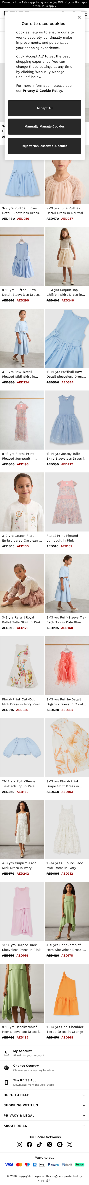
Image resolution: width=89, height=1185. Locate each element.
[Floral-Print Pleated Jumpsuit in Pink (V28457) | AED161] (67, 501)
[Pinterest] (49, 1144)
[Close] (79, 17)
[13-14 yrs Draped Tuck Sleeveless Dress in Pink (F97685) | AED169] (22, 911)
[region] (45, 85)
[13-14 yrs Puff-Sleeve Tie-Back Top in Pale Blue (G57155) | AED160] (22, 747)
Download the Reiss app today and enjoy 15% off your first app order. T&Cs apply (44, 4)
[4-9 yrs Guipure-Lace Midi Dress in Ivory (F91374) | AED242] (22, 829)
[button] (44, 1095)
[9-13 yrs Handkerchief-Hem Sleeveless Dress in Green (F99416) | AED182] (22, 993)
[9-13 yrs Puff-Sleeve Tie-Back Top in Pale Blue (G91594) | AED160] (67, 583)
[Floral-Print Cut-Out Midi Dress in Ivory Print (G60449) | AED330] (22, 665)
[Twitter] (70, 1144)
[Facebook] (29, 1144)
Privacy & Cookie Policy (42, 91)
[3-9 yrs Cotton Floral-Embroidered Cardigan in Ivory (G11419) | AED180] (22, 501)
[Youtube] (60, 1144)
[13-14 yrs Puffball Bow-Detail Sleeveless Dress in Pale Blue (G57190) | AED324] (67, 338)
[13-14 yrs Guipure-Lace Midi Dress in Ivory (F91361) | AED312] (67, 829)
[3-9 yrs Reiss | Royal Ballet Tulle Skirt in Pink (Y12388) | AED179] (22, 583)
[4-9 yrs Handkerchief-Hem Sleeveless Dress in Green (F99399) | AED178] (67, 911)
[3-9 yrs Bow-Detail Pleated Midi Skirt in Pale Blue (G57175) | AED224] (22, 338)
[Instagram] (19, 1144)
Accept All (44, 108)
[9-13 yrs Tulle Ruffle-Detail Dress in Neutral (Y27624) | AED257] (67, 174)
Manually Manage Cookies (44, 126)
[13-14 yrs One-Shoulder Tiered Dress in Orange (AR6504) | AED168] (67, 993)
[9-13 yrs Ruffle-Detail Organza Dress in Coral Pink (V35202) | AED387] (67, 665)
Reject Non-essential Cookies (44, 146)
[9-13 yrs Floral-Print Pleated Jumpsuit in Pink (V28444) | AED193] (22, 419)
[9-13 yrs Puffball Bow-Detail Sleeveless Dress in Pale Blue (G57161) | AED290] (22, 256)
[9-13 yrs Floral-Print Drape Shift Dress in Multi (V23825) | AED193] (67, 747)
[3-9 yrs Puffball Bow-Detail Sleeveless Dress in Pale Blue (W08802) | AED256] (22, 174)
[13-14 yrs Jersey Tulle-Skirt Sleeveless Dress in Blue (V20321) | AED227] (67, 419)
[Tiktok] (39, 1144)
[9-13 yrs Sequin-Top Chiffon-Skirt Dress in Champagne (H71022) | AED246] (67, 256)
